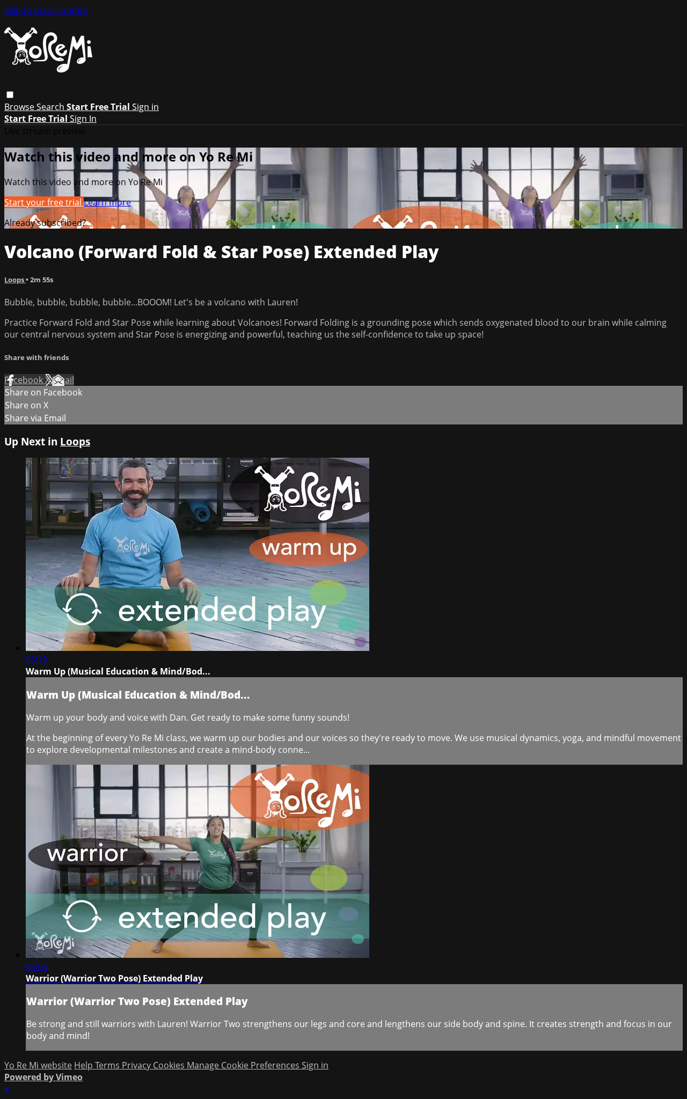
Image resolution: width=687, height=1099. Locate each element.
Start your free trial (44, 202)
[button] (9, 94)
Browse (20, 107)
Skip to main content (46, 10)
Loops (15, 279)
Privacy (137, 1065)
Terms (108, 1065)
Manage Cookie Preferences (244, 1065)
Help (84, 1065)
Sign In (83, 118)
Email (63, 380)
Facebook (24, 380)
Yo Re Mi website (38, 1065)
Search (51, 107)
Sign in (145, 107)
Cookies (170, 1065)
